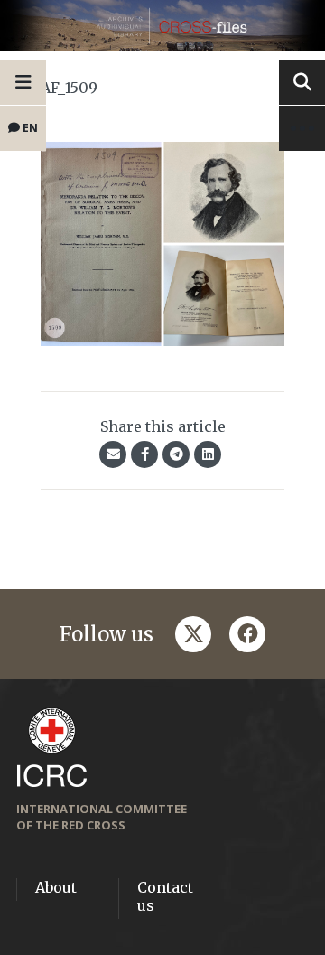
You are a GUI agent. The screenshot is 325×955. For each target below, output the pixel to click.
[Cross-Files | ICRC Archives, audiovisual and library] (162, 25)
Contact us (165, 896)
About (56, 887)
